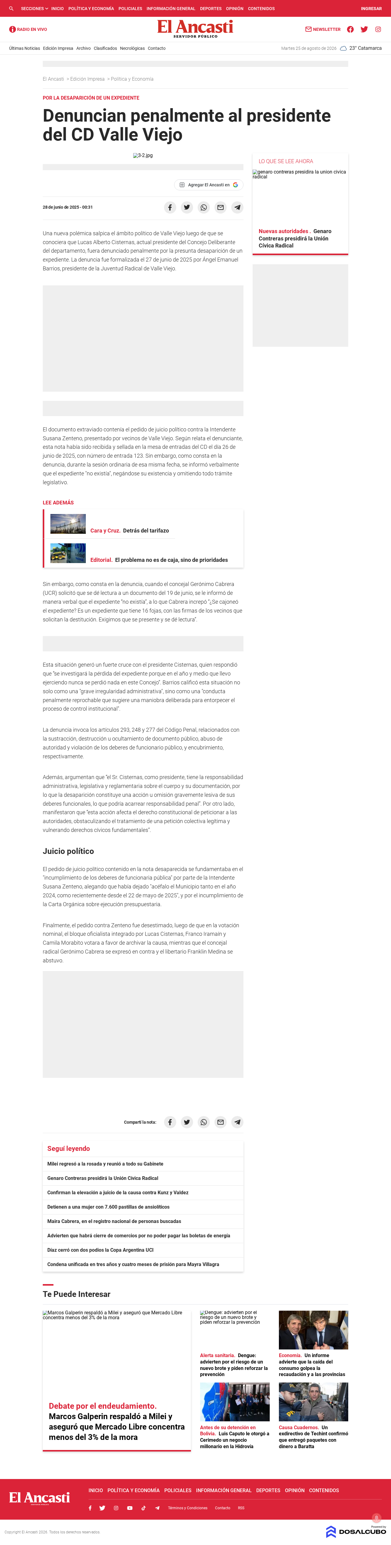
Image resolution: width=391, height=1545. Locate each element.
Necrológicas (132, 48)
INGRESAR (371, 8)
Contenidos (261, 8)
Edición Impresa (58, 48)
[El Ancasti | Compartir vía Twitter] (187, 207)
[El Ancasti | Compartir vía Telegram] (237, 207)
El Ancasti (54, 79)
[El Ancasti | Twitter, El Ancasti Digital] (364, 29)
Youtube (130, 1508)
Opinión (234, 8)
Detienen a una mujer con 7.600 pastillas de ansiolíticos (108, 1207)
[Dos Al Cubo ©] (356, 1536)
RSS (241, 1508)
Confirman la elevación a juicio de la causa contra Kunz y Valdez (117, 1192)
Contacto (157, 48)
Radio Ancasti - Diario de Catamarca (28, 29)
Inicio (57, 8)
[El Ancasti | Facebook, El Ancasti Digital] (350, 29)
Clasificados (105, 48)
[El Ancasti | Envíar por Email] (220, 207)
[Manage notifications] (377, 1518)
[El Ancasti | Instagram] (378, 29)
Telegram (157, 1508)
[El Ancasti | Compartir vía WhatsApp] (204, 207)
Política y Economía (91, 8)
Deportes (210, 8)
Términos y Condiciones (187, 1508)
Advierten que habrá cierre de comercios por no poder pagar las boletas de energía (138, 1236)
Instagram (116, 1508)
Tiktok (144, 1508)
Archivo (83, 48)
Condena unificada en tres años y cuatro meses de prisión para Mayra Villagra (133, 1264)
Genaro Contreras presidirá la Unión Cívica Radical (102, 1178)
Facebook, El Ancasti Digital (90, 1508)
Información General (171, 8)
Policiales (130, 8)
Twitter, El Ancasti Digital (102, 1508)
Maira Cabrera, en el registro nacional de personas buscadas (114, 1221)
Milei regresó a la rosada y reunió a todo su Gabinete (105, 1164)
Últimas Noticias (24, 48)
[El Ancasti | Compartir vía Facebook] (170, 207)
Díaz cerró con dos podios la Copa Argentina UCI (100, 1250)
